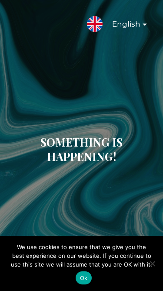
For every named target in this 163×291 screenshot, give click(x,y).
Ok (84, 277)
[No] (152, 263)
